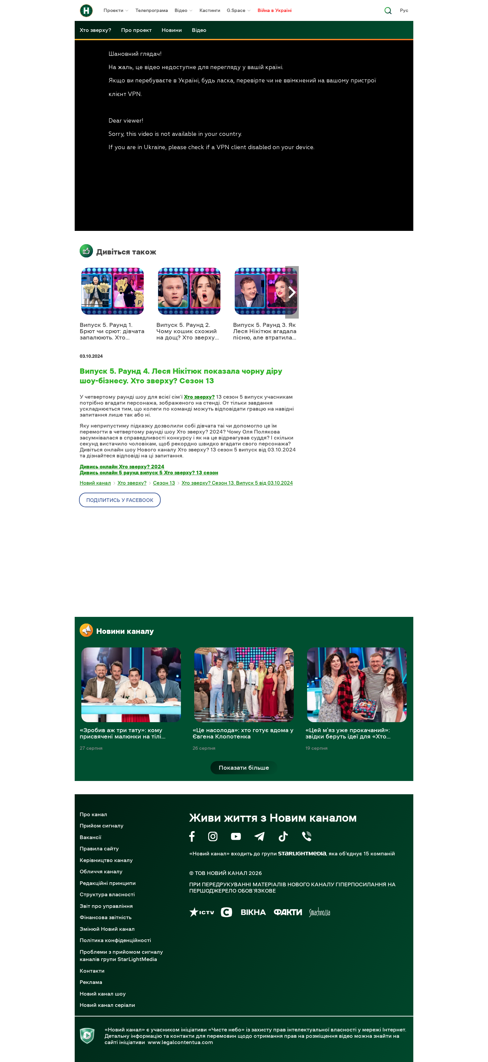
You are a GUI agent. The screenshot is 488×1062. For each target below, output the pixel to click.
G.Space (236, 10)
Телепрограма (151, 10)
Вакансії (90, 837)
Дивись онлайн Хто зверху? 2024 (122, 466)
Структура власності (107, 894)
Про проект (136, 30)
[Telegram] (259, 837)
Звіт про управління (106, 906)
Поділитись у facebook (119, 500)
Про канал (93, 814)
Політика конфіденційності (115, 940)
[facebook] (192, 837)
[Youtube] (236, 837)
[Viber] (306, 837)
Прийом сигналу (101, 825)
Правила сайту (99, 848)
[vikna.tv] (253, 913)
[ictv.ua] (201, 913)
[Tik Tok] (283, 837)
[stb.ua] (226, 913)
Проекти (113, 10)
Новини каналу (125, 631)
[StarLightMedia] (302, 853)
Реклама (91, 982)
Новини (172, 30)
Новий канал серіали (107, 1005)
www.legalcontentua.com (180, 1042)
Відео (181, 10)
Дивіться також (126, 252)
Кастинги (210, 10)
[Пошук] (388, 12)
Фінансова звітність (105, 917)
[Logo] (86, 10)
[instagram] (212, 837)
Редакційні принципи (108, 883)
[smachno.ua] (319, 913)
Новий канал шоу (103, 993)
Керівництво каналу (106, 860)
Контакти (92, 970)
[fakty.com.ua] (288, 913)
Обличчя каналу (101, 871)
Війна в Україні (275, 10)
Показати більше (244, 768)
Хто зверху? (95, 30)
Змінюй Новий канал (107, 928)
